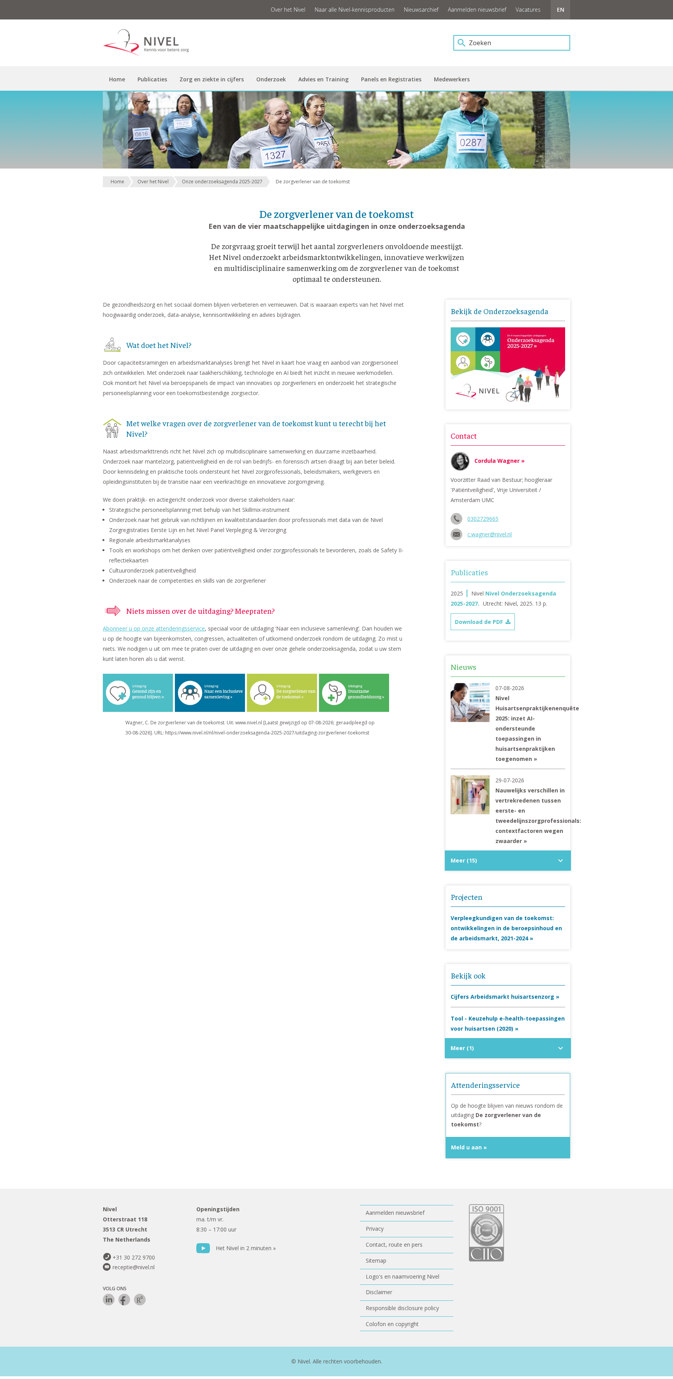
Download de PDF (479, 621)
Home (117, 181)
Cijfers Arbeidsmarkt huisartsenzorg (502, 996)
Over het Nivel (288, 9)
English (560, 9)
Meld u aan (466, 1147)
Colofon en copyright (392, 1324)
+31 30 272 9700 (134, 1257)
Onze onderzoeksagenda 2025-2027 (222, 181)
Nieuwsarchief (421, 9)
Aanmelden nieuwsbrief (477, 9)
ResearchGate (140, 1299)
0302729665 (483, 518)
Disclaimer (379, 1292)
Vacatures (528, 9)
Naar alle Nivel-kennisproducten (355, 9)
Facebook (124, 1299)
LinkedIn (109, 1299)
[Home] (151, 42)
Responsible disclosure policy (402, 1308)
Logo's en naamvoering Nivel (402, 1276)
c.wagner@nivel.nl (489, 534)
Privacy (375, 1228)
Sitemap (376, 1260)
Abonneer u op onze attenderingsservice (154, 628)
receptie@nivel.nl (134, 1267)
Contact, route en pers (394, 1244)
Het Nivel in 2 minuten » (246, 1248)
